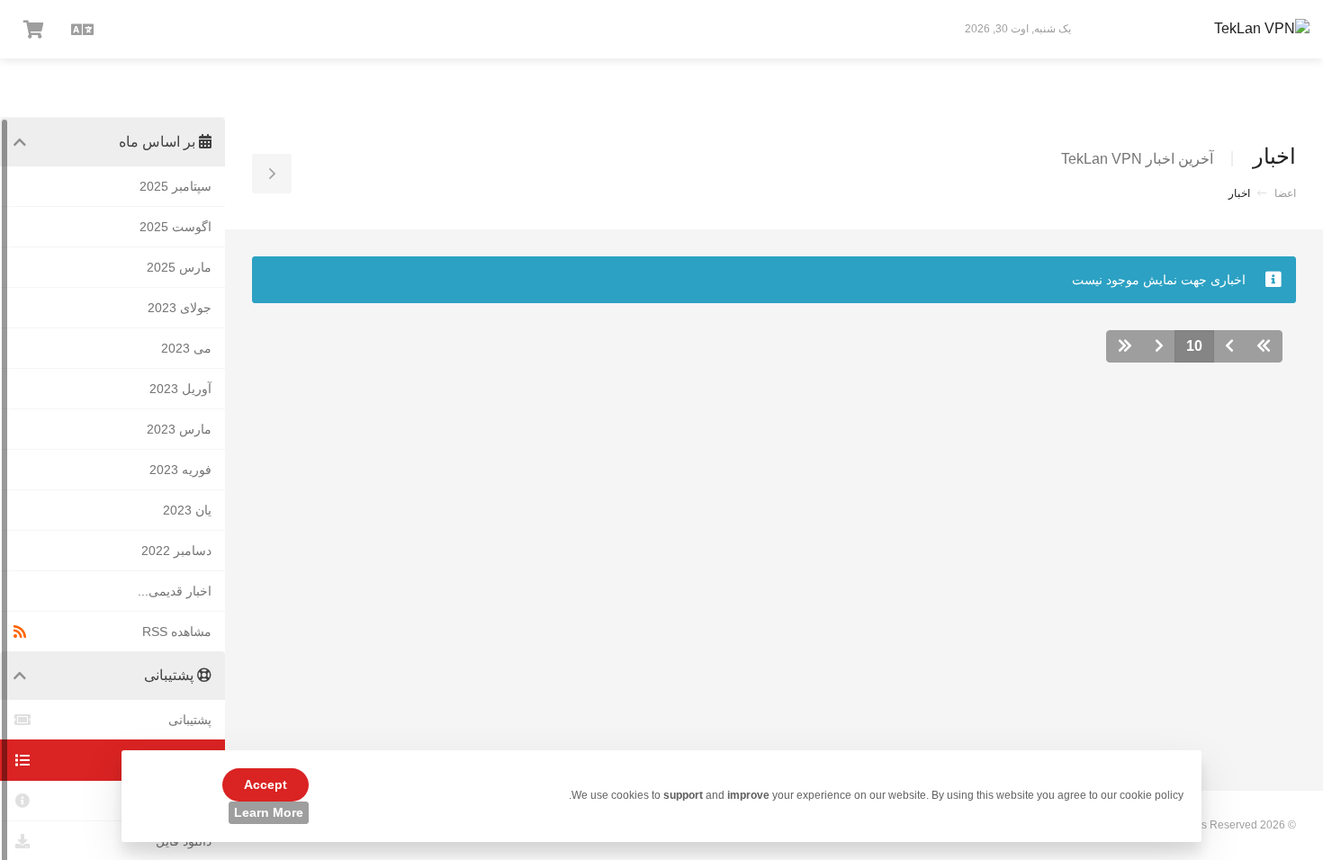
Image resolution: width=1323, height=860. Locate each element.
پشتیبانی (190, 719)
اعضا (1285, 193)
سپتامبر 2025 (176, 186)
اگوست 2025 (176, 226)
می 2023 (186, 348)
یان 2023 (187, 510)
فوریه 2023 (180, 469)
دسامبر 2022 (176, 550)
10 (1194, 346)
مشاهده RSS (177, 631)
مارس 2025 (179, 267)
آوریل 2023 (180, 388)
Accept (265, 784)
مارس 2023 (179, 429)
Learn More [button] (268, 812)
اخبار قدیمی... (175, 591)
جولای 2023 (180, 307)
